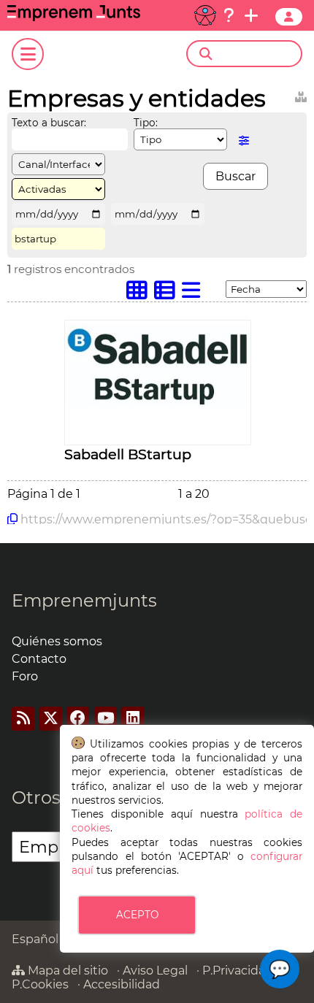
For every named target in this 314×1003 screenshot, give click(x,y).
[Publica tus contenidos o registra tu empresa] (251, 15)
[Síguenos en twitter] (50, 719)
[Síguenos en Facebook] (77, 719)
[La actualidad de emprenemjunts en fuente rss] (23, 719)
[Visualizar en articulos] (168, 294)
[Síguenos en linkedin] (132, 719)
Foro (25, 676)
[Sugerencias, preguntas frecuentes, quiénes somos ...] (228, 15)
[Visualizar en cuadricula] (140, 294)
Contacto (39, 659)
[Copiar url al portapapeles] (12, 519)
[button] (279, 969)
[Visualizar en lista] (194, 294)
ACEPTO (137, 915)
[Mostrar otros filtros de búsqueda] (244, 140)
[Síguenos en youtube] (105, 719)
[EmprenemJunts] (74, 17)
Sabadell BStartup (127, 454)
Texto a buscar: (49, 122)
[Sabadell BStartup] (157, 403)
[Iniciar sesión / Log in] (288, 17)
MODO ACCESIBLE (205, 15)
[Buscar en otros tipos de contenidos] (301, 94)
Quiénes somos (57, 641)
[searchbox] (256, 54)
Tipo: (146, 122)
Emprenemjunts (84, 600)
